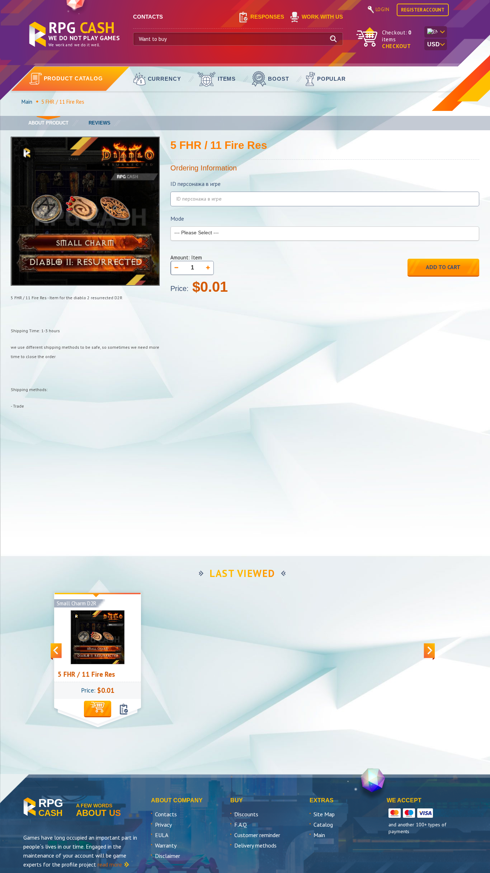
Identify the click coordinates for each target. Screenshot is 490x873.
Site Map (324, 814)
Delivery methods (255, 845)
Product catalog (73, 78)
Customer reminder (257, 835)
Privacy (163, 824)
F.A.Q (240, 824)
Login (383, 9)
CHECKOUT (396, 46)
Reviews (99, 123)
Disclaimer (167, 855)
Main (27, 101)
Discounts (246, 814)
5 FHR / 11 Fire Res (71, 674)
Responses (267, 17)
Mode (177, 218)
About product (48, 123)
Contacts (166, 814)
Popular (331, 79)
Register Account (422, 10)
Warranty (165, 845)
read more (110, 864)
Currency (164, 79)
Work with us (322, 17)
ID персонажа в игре (195, 183)
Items (227, 79)
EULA (161, 835)
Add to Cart (443, 267)
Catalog (323, 824)
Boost (278, 79)
